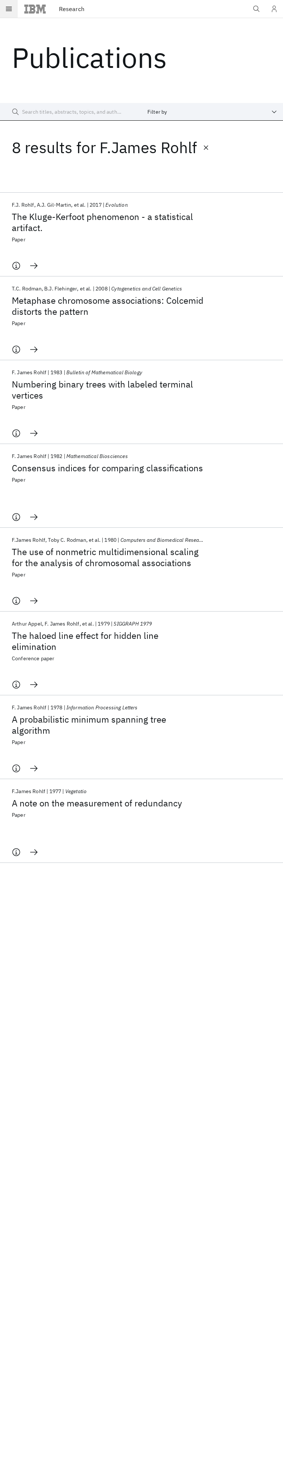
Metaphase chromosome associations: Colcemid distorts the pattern (107, 306)
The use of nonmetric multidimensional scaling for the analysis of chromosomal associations (105, 557)
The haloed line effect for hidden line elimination (85, 641)
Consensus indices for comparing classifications (107, 468)
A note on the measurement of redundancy (97, 803)
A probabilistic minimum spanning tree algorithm (89, 725)
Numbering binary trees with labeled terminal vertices (102, 390)
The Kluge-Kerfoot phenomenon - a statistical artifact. (102, 222)
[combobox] (212, 112)
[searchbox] (71, 112)
